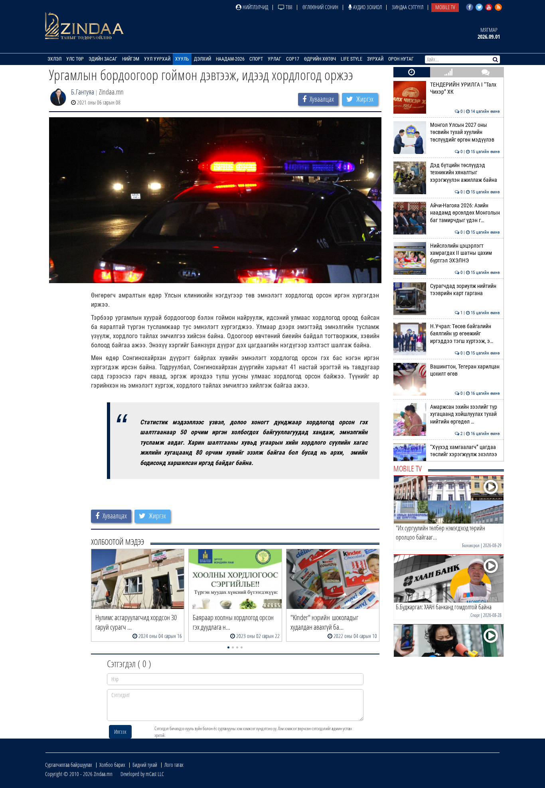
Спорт (256, 59)
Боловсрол (471, 545)
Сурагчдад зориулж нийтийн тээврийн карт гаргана (465, 290)
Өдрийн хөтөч (320, 59)
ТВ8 (288, 7)
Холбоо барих (112, 764)
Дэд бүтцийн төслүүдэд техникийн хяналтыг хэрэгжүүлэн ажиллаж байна (465, 172)
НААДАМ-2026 (230, 59)
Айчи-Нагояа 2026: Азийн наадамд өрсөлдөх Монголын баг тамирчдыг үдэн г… (465, 213)
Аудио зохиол (367, 7)
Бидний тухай (144, 764)
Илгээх (120, 731)
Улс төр (75, 59)
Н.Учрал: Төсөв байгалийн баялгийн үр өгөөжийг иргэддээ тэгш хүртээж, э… (465, 334)
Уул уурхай (157, 59)
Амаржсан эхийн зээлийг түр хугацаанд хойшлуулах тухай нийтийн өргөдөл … (465, 414)
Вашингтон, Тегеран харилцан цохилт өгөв (465, 370)
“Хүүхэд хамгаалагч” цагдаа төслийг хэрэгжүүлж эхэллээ (465, 451)
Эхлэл (54, 59)
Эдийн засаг (103, 59)
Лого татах (174, 764)
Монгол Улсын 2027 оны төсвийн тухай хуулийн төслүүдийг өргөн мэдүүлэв (465, 132)
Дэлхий (202, 59)
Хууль (182, 59)
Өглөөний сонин (320, 7)
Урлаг (274, 59)
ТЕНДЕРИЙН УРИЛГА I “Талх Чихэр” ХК (465, 88)
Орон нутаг (401, 59)
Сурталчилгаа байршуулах (68, 764)
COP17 (292, 59)
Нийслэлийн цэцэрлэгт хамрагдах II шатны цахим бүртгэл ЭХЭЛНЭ (465, 253)
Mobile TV (445, 7)
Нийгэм (130, 59)
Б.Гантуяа (82, 92)
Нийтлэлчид (254, 7)
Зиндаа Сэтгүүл (407, 7)
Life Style (351, 59)
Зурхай (375, 59)
